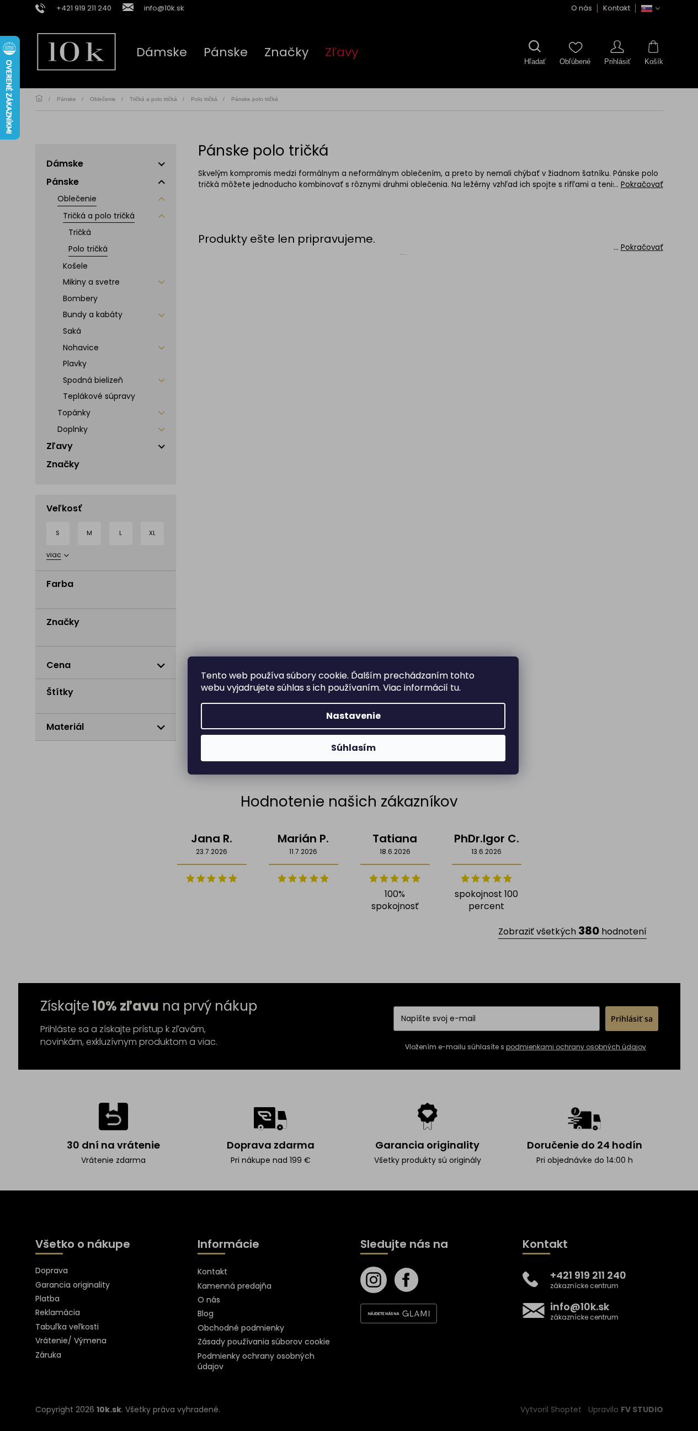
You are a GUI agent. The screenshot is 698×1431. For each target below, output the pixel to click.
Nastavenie (353, 715)
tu (454, 687)
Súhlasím (353, 747)
